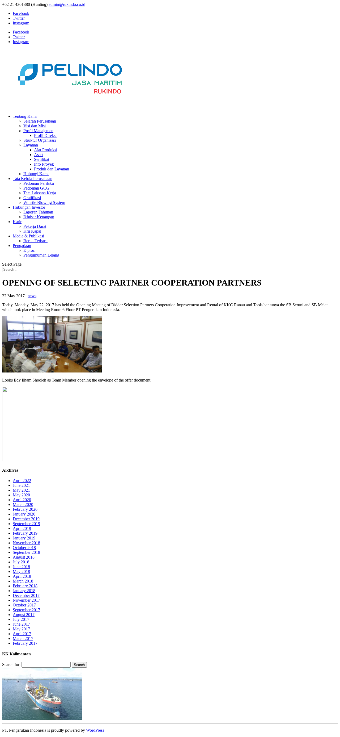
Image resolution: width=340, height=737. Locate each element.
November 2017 (26, 600)
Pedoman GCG (36, 188)
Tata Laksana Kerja (39, 193)
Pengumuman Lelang (41, 255)
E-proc (29, 250)
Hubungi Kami (36, 173)
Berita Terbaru (35, 240)
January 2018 (24, 590)
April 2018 (22, 576)
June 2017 (21, 624)
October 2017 (24, 605)
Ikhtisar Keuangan (38, 217)
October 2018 (24, 547)
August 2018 (24, 557)
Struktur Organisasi (39, 140)
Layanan (30, 145)
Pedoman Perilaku (38, 183)
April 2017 (22, 633)
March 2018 (23, 581)
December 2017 (26, 595)
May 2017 (21, 629)
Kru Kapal (32, 231)
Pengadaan (22, 245)
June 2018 (21, 566)
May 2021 (21, 490)
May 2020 (21, 495)
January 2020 (24, 514)
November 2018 (26, 543)
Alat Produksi (45, 150)
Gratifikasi (32, 197)
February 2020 (25, 509)
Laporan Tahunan (38, 212)
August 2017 (24, 614)
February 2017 (25, 643)
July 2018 (21, 562)
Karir (17, 221)
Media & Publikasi (28, 236)
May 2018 (21, 571)
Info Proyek (44, 164)
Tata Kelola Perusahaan (32, 178)
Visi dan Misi (34, 126)
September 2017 (26, 610)
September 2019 (26, 523)
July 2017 (21, 619)
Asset (38, 154)
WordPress (95, 730)
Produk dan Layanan (51, 169)
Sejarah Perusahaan (39, 121)
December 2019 (26, 519)
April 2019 (22, 528)
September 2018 (26, 552)
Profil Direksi (45, 135)
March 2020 (23, 504)
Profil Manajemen (38, 130)
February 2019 (25, 533)
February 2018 (25, 586)
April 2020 (22, 499)
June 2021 (21, 485)
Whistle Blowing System (44, 202)
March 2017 (23, 638)
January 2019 (24, 538)
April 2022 (22, 480)
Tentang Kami (25, 116)
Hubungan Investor (29, 207)
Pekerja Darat (34, 226)
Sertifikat (41, 159)
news (32, 296)
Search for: (11, 664)
